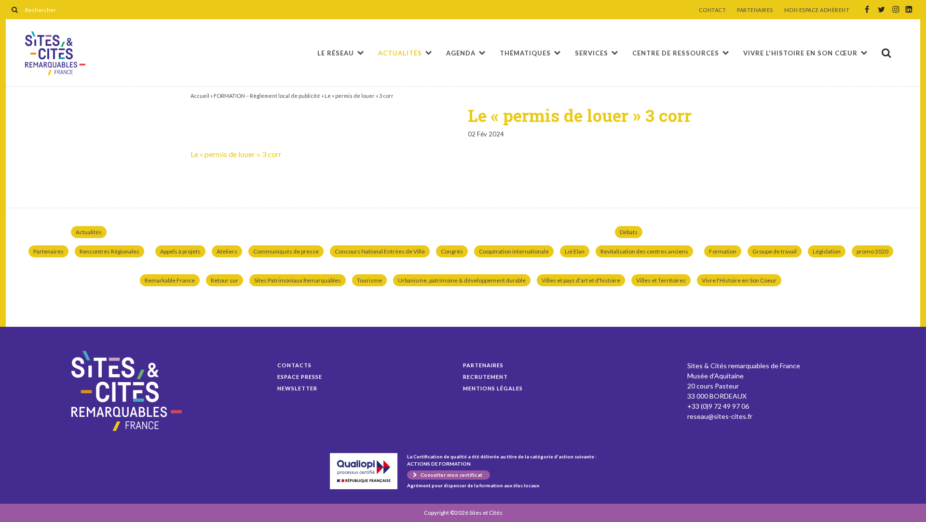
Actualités (400, 53)
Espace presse (299, 377)
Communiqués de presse (286, 251)
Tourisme (369, 280)
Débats (629, 232)
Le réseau (335, 53)
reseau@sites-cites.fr (719, 416)
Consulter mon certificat (452, 475)
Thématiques (525, 53)
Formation (722, 251)
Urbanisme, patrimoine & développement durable (462, 280)
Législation (827, 251)
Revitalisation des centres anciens (644, 251)
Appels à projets (180, 251)
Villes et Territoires (661, 280)
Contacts (294, 365)
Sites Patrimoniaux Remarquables (297, 280)
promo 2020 (872, 251)
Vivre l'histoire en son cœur (800, 53)
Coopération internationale (514, 251)
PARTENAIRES (755, 10)
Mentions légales (493, 388)
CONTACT (712, 10)
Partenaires (48, 251)
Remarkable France (170, 280)
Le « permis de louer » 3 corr (55, 53)
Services (591, 53)
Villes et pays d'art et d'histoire (581, 280)
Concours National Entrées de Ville (380, 251)
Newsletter (297, 388)
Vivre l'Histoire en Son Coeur (739, 280)
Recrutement (485, 377)
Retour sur (224, 280)
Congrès (452, 251)
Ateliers (227, 251)
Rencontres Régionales (109, 251)
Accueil (200, 96)
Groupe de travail (774, 251)
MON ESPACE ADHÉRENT (817, 10)
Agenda (461, 53)
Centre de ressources (675, 53)
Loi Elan (575, 251)
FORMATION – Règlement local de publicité (267, 96)
